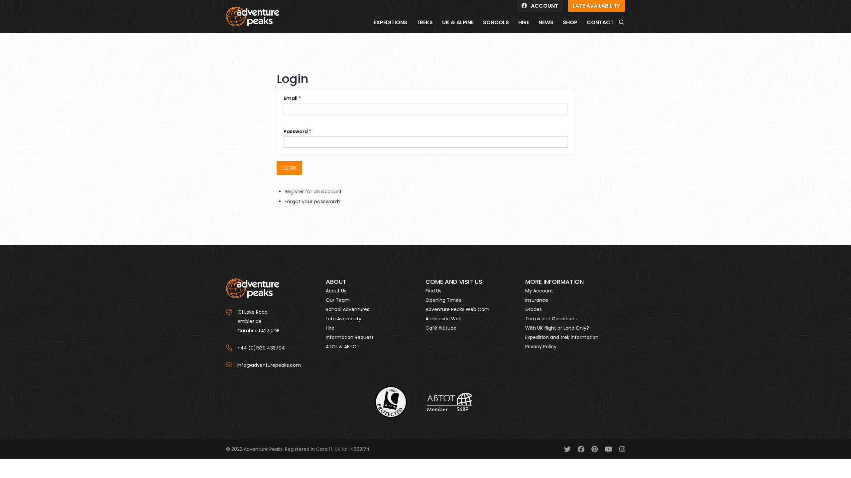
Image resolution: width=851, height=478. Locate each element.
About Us (336, 290)
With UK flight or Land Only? (557, 328)
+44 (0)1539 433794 (261, 348)
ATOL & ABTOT (343, 346)
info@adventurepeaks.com (269, 365)
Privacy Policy (540, 346)
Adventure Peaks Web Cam (457, 309)
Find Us (433, 290)
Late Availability (343, 318)
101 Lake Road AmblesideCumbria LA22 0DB (258, 321)
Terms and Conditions (551, 318)
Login (289, 168)
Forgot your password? (313, 201)
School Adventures (347, 309)
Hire (330, 328)
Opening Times (443, 300)
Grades (533, 309)
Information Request (350, 337)
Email (291, 98)
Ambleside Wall (443, 318)
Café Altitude (441, 328)
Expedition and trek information (561, 337)
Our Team (338, 300)
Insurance (536, 300)
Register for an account (313, 191)
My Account (539, 290)
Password (296, 131)
